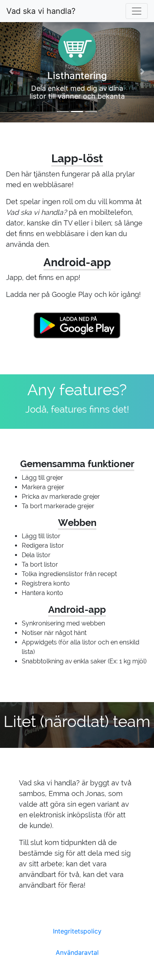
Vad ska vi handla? (40, 11)
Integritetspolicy (77, 931)
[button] (11, 71)
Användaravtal (77, 952)
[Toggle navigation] (137, 11)
